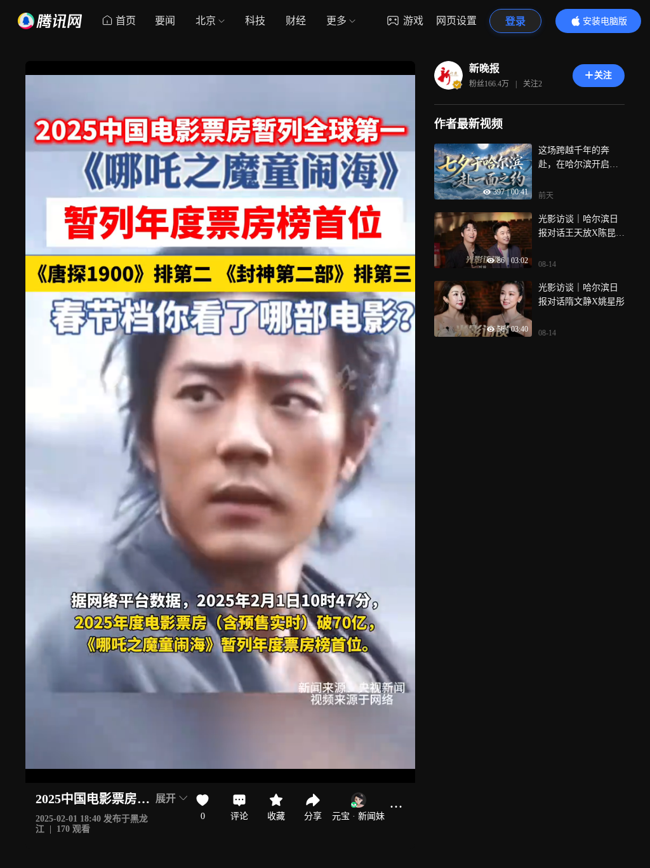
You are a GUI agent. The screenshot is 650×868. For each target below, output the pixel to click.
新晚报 (484, 68)
